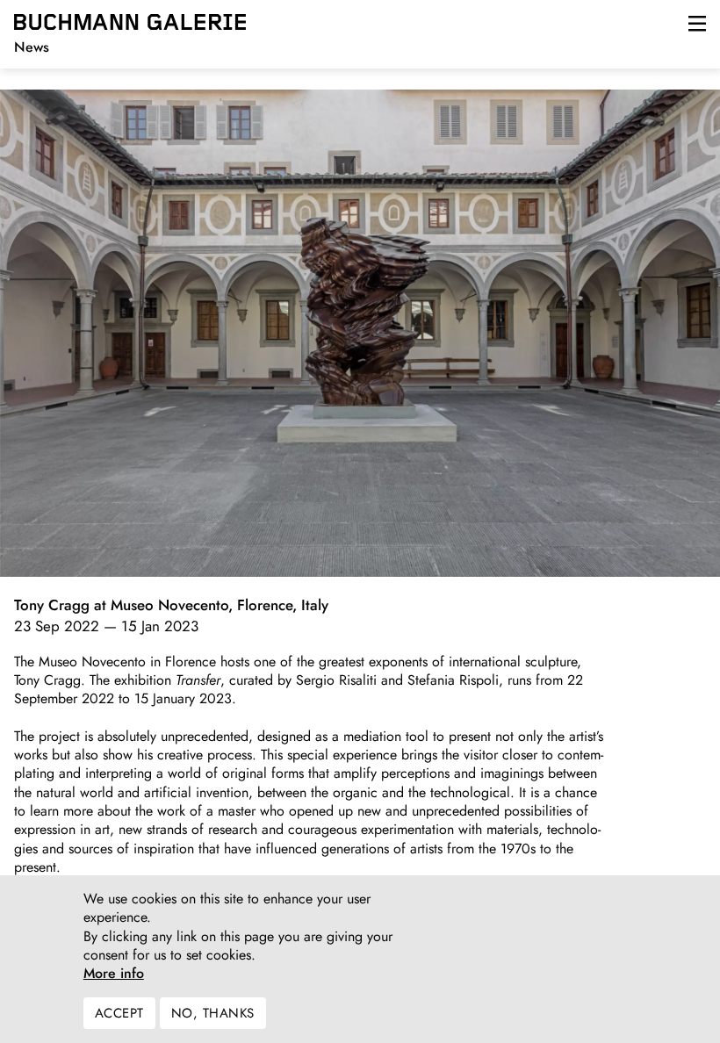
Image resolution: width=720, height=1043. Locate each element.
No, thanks (213, 1013)
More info (113, 974)
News (31, 47)
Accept (119, 1013)
